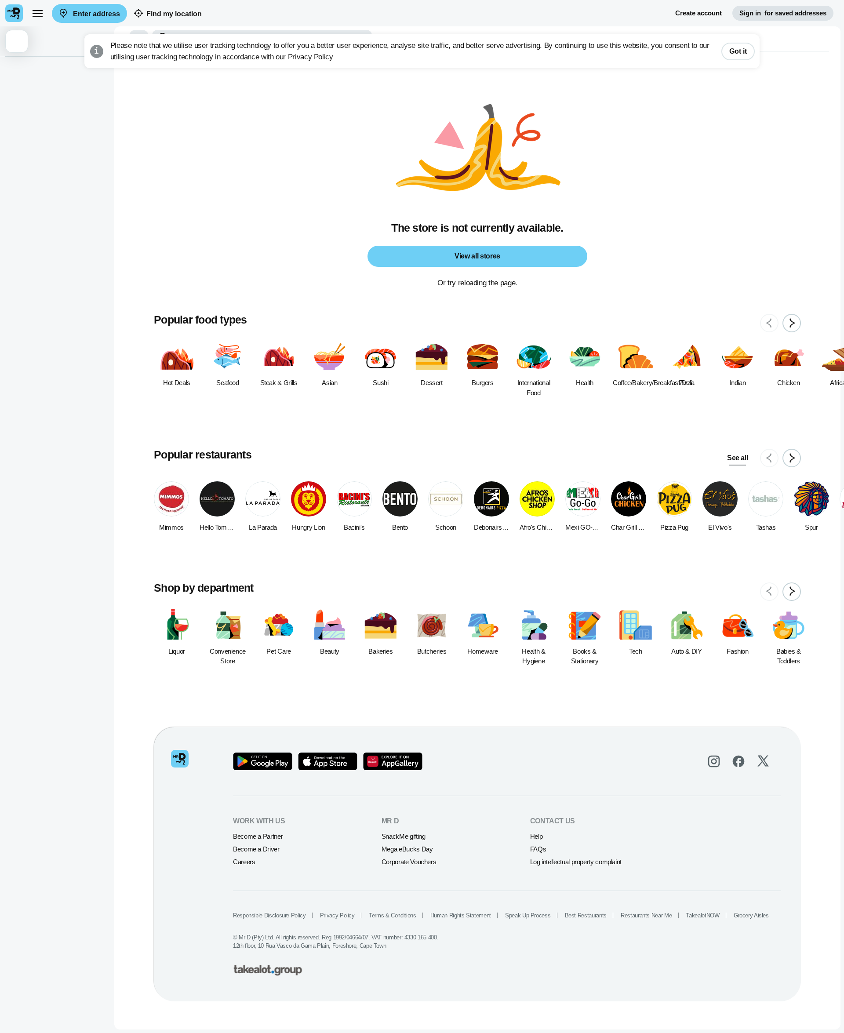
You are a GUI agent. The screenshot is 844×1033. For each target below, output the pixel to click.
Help (536, 836)
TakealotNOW (702, 915)
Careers (244, 862)
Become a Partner (258, 836)
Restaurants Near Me (646, 915)
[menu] (37, 13)
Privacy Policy (310, 57)
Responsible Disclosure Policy (269, 915)
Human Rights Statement (460, 915)
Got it (738, 51)
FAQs (538, 849)
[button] (57, 41)
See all (737, 458)
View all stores (477, 256)
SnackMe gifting (404, 836)
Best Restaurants (586, 915)
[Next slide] (791, 323)
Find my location (174, 14)
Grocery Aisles (751, 915)
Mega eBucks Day (407, 849)
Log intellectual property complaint (576, 862)
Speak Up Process (527, 915)
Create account (698, 13)
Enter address (95, 14)
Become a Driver (256, 849)
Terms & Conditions (392, 915)
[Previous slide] (769, 323)
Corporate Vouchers (409, 862)
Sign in (782, 13)
